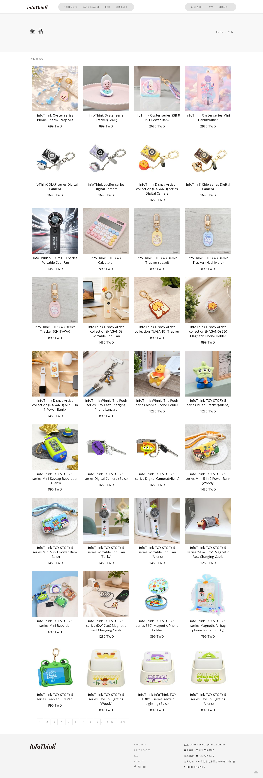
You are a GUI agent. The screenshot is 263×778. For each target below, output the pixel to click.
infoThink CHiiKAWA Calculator (106, 260)
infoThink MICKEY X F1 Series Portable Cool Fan (55, 260)
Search (198, 7)
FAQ (107, 7)
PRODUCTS (140, 744)
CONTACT (139, 761)
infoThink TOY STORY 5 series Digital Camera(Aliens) (157, 476)
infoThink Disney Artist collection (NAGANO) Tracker (157, 329)
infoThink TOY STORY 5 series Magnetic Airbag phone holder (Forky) (208, 625)
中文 (211, 7)
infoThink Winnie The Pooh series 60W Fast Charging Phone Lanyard (106, 405)
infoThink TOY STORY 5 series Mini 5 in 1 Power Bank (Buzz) (55, 552)
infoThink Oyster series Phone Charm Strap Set (55, 117)
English (224, 7)
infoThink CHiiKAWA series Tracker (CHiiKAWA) (55, 329)
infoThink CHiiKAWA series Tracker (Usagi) (157, 260)
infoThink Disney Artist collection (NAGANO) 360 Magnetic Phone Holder (208, 331)
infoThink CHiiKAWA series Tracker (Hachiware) (208, 260)
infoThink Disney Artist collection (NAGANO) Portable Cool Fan (106, 331)
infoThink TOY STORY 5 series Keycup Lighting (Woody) (106, 699)
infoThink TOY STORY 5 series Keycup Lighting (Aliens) (208, 699)
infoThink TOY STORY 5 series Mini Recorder (55, 623)
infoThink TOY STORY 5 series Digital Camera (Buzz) (106, 476)
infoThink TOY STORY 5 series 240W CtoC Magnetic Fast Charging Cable (208, 552)
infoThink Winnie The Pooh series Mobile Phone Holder (157, 402)
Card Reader (91, 7)
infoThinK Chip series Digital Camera (208, 186)
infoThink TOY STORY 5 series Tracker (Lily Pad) (55, 696)
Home (220, 32)
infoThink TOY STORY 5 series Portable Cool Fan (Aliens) (157, 552)
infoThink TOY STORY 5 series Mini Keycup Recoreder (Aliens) (55, 478)
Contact (121, 7)
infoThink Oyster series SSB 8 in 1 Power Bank (157, 117)
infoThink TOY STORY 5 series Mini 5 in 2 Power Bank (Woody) (208, 478)
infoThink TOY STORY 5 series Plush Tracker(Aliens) (208, 402)
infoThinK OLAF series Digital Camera (55, 186)
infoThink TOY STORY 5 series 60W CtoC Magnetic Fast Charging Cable (106, 625)
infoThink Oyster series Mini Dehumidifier (208, 117)
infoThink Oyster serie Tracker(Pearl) (106, 117)
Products (70, 7)
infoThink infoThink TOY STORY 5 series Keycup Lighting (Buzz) (157, 699)
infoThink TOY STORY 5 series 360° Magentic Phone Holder (157, 625)
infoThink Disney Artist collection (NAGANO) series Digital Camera (157, 188)
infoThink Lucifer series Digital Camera (106, 186)
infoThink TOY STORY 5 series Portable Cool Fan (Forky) (106, 552)
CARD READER (142, 750)
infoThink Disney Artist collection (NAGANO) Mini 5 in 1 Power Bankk (55, 405)
